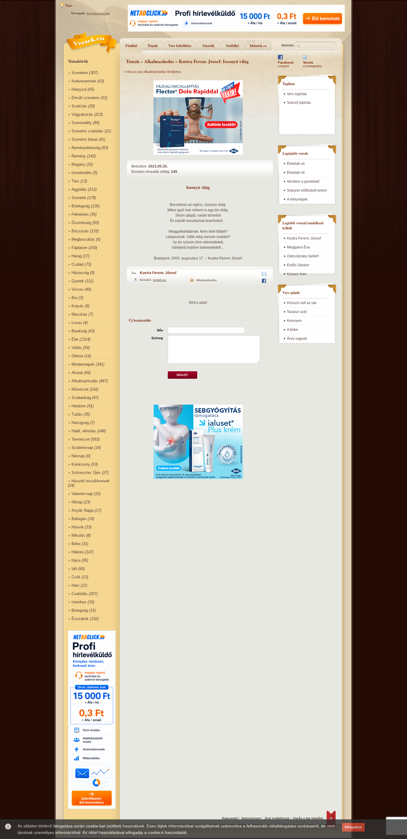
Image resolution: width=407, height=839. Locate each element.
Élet (75, 339)
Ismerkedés (82, 172)
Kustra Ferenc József (158, 273)
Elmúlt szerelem (86, 98)
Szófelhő (232, 45)
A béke (292, 330)
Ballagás (79, 518)
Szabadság (81, 397)
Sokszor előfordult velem (307, 190)
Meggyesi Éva (298, 247)
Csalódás (80, 593)
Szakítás (79, 106)
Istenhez (79, 602)
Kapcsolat (230, 818)
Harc (76, 585)
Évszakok (80, 618)
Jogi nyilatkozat (276, 818)
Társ (75, 181)
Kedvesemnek (84, 81)
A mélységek (297, 199)
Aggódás (79, 189)
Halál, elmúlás (84, 431)
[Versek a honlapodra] (305, 59)
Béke (76, 543)
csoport (285, 64)
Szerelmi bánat (84, 139)
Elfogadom (353, 827)
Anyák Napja (83, 510)
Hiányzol (79, 89)
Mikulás (78, 535)
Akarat (77, 372)
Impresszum (251, 818)
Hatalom (79, 406)
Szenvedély (82, 122)
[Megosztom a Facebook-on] (264, 282)
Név (160, 330)
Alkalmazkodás (85, 381)
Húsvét (78, 527)
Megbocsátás (83, 239)
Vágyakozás (82, 114)
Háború (78, 552)
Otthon (77, 356)
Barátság (79, 331)
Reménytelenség (86, 147)
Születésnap (82, 447)
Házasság (80, 272)
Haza (76, 560)
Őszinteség (81, 222)
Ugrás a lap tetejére (308, 818)
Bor (74, 297)
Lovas (77, 322)
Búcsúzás (80, 231)
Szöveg (157, 338)
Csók (76, 577)
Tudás (77, 414)
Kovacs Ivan (297, 274)
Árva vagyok (297, 338)
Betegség (80, 610)
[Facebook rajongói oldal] (280, 59)
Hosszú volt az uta (301, 303)
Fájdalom (79, 247)
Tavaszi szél (297, 312)
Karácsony (81, 464)
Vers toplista (297, 94)
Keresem (294, 321)
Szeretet (79, 197)
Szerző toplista (299, 103)
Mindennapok (83, 364)
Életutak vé (296, 164)
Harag (77, 256)
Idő (74, 568)
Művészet (80, 389)
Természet (81, 439)
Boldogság (81, 206)
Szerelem (80, 73)
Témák (152, 45)
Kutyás (78, 306)
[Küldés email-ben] (264, 275)
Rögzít (182, 375)
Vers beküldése (179, 45)
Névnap (78, 456)
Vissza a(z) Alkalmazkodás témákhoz (154, 71)
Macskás (79, 314)
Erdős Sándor (298, 265)
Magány (78, 164)
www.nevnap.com (98, 13)
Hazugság (80, 422)
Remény (79, 156)
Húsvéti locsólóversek (91, 481)
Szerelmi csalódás (87, 131)
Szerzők (209, 45)
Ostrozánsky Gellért (303, 256)
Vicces (77, 289)
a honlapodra (312, 64)
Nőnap (77, 502)
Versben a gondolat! (303, 181)
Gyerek (78, 281)
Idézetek (258, 45)
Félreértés (80, 214)
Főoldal (131, 45)
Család (77, 264)
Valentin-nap (82, 493)
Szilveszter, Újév (86, 472)
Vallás (77, 347)
